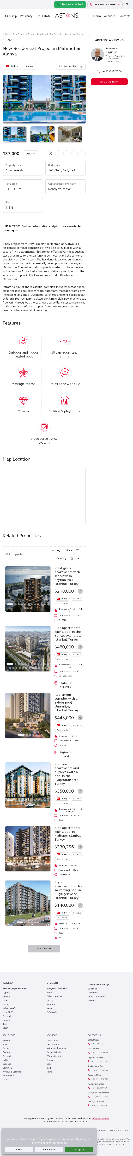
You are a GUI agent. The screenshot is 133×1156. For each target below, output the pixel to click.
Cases (50, 1064)
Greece (6, 996)
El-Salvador (52, 1012)
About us (109, 16)
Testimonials (53, 1044)
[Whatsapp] (6, 4)
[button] (51, 153)
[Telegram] (13, 4)
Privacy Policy (124, 1130)
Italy (5, 1024)
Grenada (92, 1000)
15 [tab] (31, 608)
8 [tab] (35, 604)
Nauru (50, 1008)
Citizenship (10, 16)
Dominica (92, 989)
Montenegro (9, 1075)
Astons (6, 34)
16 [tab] (20, 668)
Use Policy (112, 1130)
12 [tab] (48, 604)
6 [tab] (29, 604)
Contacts (124, 16)
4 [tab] (22, 604)
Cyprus (6, 992)
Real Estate (43, 16)
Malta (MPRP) (9, 1008)
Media (97, 16)
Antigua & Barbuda (97, 996)
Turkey (31, 34)
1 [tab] (10, 604)
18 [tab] (26, 668)
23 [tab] (42, 668)
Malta (5, 1060)
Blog (49, 1068)
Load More (44, 948)
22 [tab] (39, 668)
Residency (26, 16)
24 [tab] (46, 668)
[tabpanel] (28, 589)
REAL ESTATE (9, 1035)
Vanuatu (51, 1004)
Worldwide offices (55, 1056)
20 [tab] (33, 668)
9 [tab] (38, 604)
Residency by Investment (15, 988)
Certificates (52, 1040)
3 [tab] (19, 604)
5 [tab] (25, 604)
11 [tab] (45, 604)
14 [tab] (28, 608)
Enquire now (109, 81)
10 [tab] (41, 604)
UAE (5, 1000)
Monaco (6, 1020)
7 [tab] (32, 604)
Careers (50, 1060)
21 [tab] (36, 668)
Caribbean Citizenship (98, 984)
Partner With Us (54, 1052)
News (49, 1072)
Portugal (7, 1016)
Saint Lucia (93, 992)
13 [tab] (25, 608)
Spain (5, 1028)
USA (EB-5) (8, 1012)
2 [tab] (16, 604)
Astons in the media (56, 1048)
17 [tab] (23, 668)
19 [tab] (29, 668)
